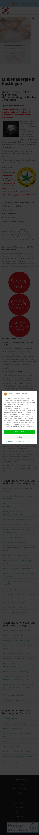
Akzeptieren (19, 432)
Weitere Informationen (14, 441)
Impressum (29, 441)
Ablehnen (19, 437)
